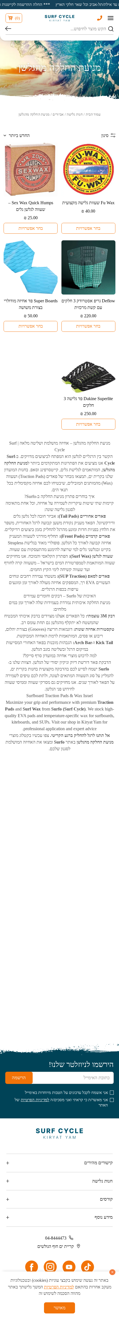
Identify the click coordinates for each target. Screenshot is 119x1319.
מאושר (59, 1307)
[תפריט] (110, 18)
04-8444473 (55, 1238)
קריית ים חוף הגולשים (55, 1246)
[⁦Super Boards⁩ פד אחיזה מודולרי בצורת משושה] (31, 267)
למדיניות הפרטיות (35, 1100)
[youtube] (69, 1267)
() (17, 18)
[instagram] (50, 1267)
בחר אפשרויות (88, 228)
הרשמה (19, 1077)
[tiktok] (87, 1267)
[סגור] (112, 1272)
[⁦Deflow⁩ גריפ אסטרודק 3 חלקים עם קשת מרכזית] (88, 267)
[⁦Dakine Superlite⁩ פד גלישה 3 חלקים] (88, 365)
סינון (104, 135)
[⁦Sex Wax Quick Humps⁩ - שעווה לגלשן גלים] (31, 170)
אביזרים (58, 114)
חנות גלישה (75, 114)
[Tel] (99, 18)
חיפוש (8, 29)
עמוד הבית (93, 114)
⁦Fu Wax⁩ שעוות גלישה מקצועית (88, 202)
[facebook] (31, 1267)
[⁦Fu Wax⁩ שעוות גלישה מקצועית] (88, 170)
